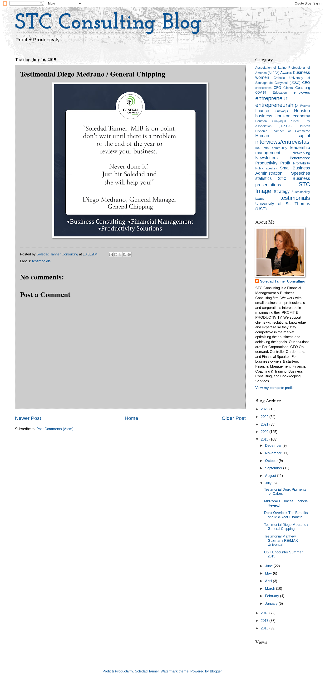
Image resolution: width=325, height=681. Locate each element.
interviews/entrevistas (282, 142)
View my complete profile (274, 388)
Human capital (282, 135)
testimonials (41, 261)
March (270, 588)
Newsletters (266, 157)
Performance (300, 158)
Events (305, 106)
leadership (300, 147)
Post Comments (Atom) (55, 429)
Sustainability (300, 192)
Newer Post (28, 418)
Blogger (216, 671)
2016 (265, 628)
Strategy (282, 191)
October (272, 461)
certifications (263, 87)
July (268, 483)
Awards (286, 73)
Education (280, 92)
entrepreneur (271, 98)
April (269, 581)
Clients (288, 88)
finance (262, 110)
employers (302, 92)
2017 (265, 621)
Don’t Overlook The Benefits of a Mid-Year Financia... (286, 515)
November (273, 453)
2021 (265, 424)
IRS (257, 147)
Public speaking (266, 168)
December (273, 445)
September (274, 468)
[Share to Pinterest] (129, 254)
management (267, 152)
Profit (285, 163)
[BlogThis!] (115, 254)
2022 (265, 417)
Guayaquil (282, 111)
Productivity (266, 163)
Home (131, 418)
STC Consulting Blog (108, 23)
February (272, 596)
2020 (265, 432)
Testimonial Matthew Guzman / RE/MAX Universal (281, 540)
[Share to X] (120, 254)
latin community (275, 148)
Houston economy (292, 116)
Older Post (234, 418)
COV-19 (260, 92)
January (272, 603)
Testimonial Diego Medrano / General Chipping (286, 527)
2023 (265, 409)
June (269, 566)
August (271, 476)
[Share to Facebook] (124, 254)
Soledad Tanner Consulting (282, 281)
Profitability (301, 163)
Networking (301, 153)
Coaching (302, 88)
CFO (277, 88)
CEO (306, 83)
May (269, 573)
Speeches (300, 173)
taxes (259, 199)
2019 (265, 439)
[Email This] (111, 254)
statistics (263, 178)
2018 (265, 613)
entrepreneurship (276, 105)
